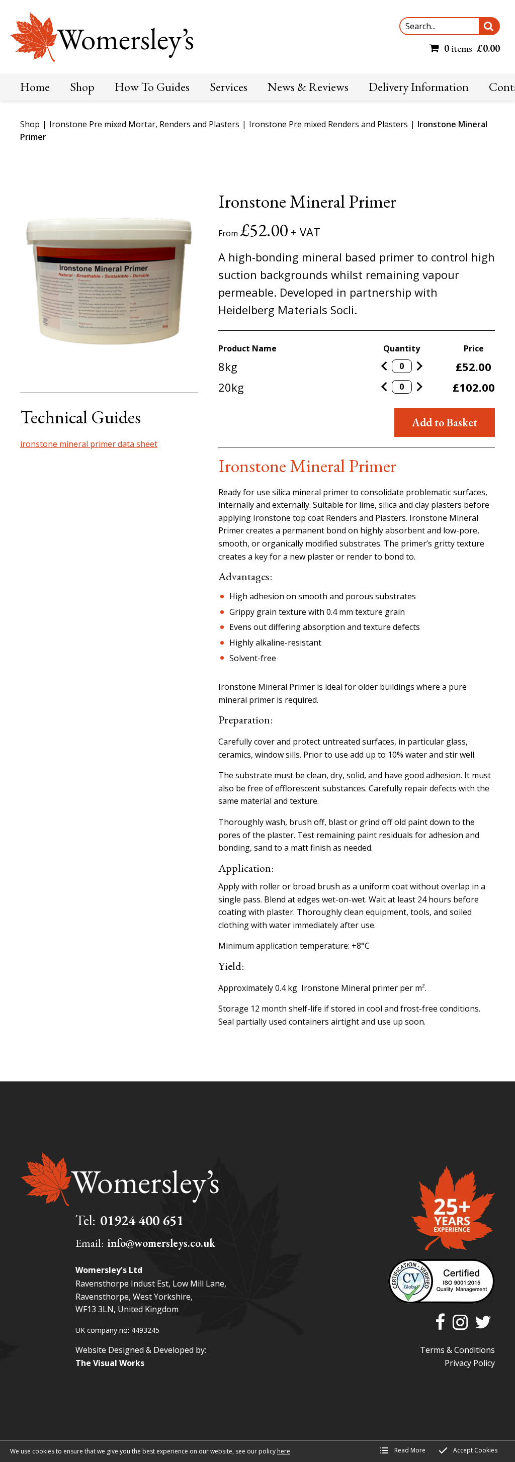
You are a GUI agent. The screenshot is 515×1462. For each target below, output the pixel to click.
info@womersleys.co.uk (161, 1243)
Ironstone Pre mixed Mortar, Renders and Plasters (144, 124)
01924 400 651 (142, 1220)
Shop (30, 124)
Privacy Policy (470, 1362)
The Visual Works (109, 1362)
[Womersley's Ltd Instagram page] (460, 1323)
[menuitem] (35, 87)
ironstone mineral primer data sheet (88, 443)
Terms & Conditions (457, 1349)
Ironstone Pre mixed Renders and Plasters (328, 124)
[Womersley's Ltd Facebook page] (440, 1323)
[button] (489, 26)
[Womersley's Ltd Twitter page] (483, 1323)
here (283, 1451)
